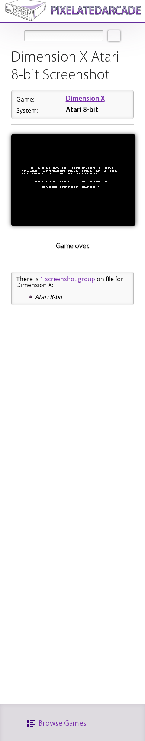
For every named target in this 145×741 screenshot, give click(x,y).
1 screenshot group (67, 279)
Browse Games (62, 724)
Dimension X (85, 99)
